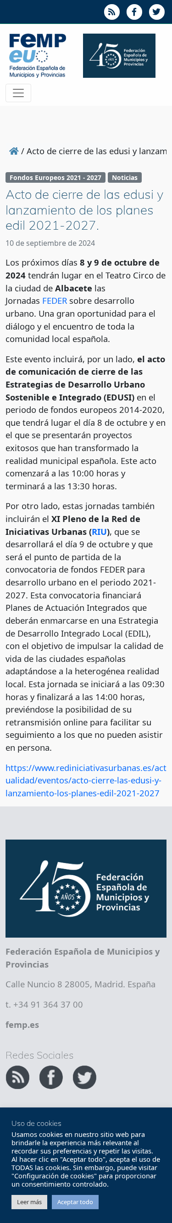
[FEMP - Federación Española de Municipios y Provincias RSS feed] (19, 1076)
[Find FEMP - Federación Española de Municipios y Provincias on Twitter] (84, 1076)
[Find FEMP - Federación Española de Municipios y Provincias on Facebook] (52, 1076)
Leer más (29, 1202)
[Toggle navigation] (18, 93)
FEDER (54, 300)
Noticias (125, 177)
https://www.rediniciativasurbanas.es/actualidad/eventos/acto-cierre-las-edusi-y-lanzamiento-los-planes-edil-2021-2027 (86, 780)
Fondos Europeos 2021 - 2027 (55, 177)
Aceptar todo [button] (75, 1202)
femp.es (22, 1024)
